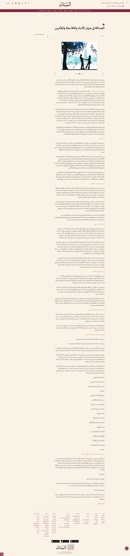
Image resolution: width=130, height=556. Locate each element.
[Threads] (22, 3)
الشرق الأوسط (66, 519)
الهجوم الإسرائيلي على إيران (64, 527)
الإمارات (75, 10)
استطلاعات (46, 534)
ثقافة (38, 519)
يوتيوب (103, 521)
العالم (68, 521)
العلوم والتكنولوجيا (76, 516)
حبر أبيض (54, 523)
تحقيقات (47, 532)
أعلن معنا (96, 517)
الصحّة (37, 521)
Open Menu (127, 2)
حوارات (47, 528)
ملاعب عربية (46, 518)
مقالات (54, 518)
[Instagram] (19, 3)
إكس (103, 513)
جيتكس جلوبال (86, 523)
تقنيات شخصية (77, 523)
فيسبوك (102, 517)
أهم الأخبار (67, 516)
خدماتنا (96, 515)
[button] (102, 74)
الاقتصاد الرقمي (86, 519)
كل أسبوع (54, 528)
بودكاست (55, 10)
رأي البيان (54, 516)
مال (88, 518)
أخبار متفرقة (46, 536)
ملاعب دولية (46, 519)
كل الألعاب (47, 527)
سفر (38, 528)
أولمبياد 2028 (46, 523)
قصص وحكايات (45, 530)
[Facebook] (28, 3)
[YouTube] (16, 3)
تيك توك (102, 522)
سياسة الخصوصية (96, 523)
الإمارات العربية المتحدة (64, 518)
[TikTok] (12, 3)
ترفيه (38, 530)
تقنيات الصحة (77, 518)
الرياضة (66, 10)
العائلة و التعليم (36, 525)
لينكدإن (103, 515)
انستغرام (102, 519)
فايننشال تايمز (42, 10)
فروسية (47, 525)
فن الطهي (37, 527)
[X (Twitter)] (25, 3)
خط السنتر (54, 527)
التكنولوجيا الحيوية (76, 519)
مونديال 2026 (46, 521)
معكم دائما (54, 521)
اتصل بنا (96, 513)
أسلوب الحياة (36, 513)
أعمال (88, 516)
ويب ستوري (67, 525)
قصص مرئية (66, 523)
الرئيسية (89, 10)
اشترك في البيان (96, 520)
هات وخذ (54, 530)
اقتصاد (80, 10)
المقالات (71, 10)
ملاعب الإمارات (46, 516)
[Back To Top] (117, 552)
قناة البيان (60, 10)
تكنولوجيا (49, 10)
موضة (38, 516)
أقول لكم (54, 532)
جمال (38, 518)
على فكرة (54, 525)
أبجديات (54, 519)
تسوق (38, 532)
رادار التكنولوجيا (77, 521)
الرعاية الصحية (36, 523)
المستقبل (87, 521)
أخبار (84, 10)
